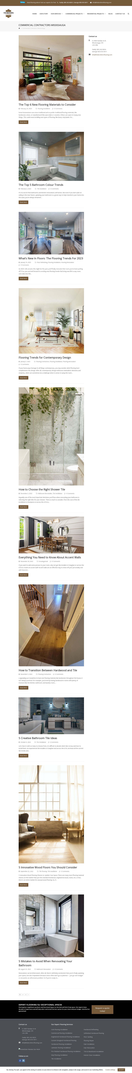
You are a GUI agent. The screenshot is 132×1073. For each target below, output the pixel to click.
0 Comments (58, 109)
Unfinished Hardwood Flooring (94, 1033)
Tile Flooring (43, 871)
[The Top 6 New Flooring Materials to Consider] (51, 68)
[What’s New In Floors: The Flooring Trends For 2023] (51, 233)
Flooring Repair (89, 1040)
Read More (23, 122)
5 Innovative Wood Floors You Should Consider (48, 867)
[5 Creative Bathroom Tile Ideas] (51, 715)
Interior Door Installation (92, 1055)
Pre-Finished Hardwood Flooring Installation (65, 1051)
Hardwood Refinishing (91, 1029)
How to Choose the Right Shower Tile (42, 489)
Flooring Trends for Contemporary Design (45, 357)
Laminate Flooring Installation (61, 1048)
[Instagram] (23, 1060)
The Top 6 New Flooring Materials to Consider (47, 104)
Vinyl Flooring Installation (59, 1055)
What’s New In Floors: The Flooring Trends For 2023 (51, 258)
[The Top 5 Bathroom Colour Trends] (51, 156)
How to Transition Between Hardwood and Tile (48, 670)
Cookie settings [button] (110, 1070)
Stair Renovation (89, 1048)
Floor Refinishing (42, 262)
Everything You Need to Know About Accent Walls (50, 557)
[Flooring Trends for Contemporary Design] (51, 321)
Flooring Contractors (42, 361)
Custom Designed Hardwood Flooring (63, 1040)
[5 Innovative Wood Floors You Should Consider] (51, 814)
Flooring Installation (44, 109)
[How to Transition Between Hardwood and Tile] (51, 625)
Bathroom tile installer (45, 493)
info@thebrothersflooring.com (102, 55)
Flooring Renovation (67, 262)
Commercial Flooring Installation (61, 1033)
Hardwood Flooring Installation (61, 1044)
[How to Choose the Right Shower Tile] (51, 436)
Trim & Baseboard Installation (94, 1051)
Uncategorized (43, 561)
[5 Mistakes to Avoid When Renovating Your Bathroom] (51, 925)
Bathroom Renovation (44, 969)
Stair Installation (89, 1044)
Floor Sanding (88, 1037)
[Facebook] (20, 1060)
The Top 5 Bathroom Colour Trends (41, 185)
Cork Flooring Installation (59, 1029)
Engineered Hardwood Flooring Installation (65, 1037)
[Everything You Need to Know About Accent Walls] (51, 535)
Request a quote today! (102, 1009)
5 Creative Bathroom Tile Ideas (38, 738)
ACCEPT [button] (121, 1070)
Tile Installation (41, 189)
